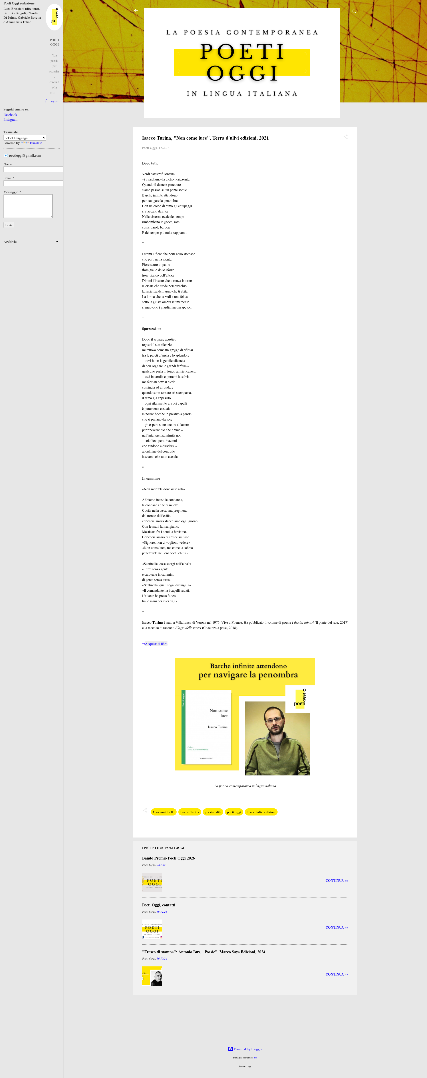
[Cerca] (354, 12)
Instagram (10, 119)
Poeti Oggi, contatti (158, 905)
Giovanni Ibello (164, 812)
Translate (36, 142)
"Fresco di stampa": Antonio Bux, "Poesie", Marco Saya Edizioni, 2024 (203, 952)
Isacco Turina (189, 812)
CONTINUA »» (337, 880)
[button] (345, 137)
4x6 (255, 1057)
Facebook (10, 114)
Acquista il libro (156, 643)
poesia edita (213, 812)
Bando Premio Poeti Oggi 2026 (168, 858)
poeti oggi (234, 812)
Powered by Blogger (247, 1049)
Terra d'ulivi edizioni (261, 812)
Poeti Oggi (54, 42)
